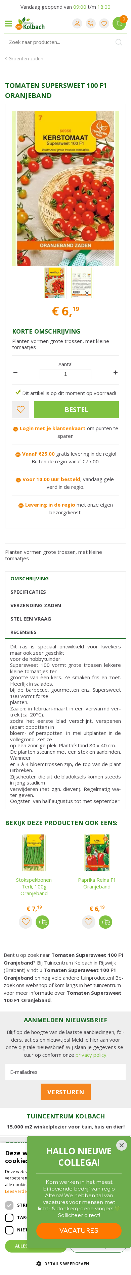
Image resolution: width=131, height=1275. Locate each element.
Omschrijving (29, 578)
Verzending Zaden (35, 605)
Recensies (23, 632)
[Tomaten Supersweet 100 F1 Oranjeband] (65, 188)
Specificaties (28, 591)
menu (8, 23)
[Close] (121, 1145)
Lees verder (17, 1191)
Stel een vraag (30, 618)
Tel (91, 23)
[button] (65, 1263)
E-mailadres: (24, 1071)
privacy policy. (91, 1054)
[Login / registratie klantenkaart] (77, 23)
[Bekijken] (119, 23)
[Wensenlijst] (104, 23)
